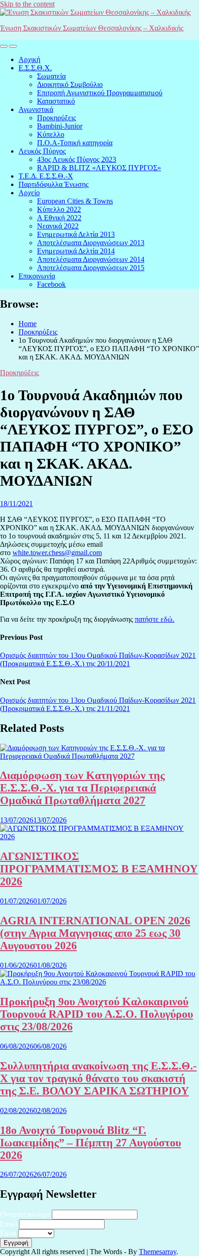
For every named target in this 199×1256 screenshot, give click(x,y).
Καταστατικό (56, 101)
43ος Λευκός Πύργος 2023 (76, 159)
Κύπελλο (50, 134)
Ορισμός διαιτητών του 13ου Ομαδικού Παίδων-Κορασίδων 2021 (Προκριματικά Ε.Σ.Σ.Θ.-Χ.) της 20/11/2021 (98, 659)
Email (8, 1224)
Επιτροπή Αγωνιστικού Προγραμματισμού (99, 93)
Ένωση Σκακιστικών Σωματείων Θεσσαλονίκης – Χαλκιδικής (91, 28)
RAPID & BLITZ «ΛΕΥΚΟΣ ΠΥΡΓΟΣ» (99, 168)
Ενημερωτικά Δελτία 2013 (76, 234)
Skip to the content (27, 4)
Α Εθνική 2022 (59, 218)
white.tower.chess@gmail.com (57, 553)
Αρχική (29, 59)
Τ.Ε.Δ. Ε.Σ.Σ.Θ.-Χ (46, 176)
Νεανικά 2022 (58, 226)
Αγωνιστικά (36, 109)
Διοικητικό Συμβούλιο (70, 84)
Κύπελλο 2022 (59, 209)
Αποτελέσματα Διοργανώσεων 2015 (90, 268)
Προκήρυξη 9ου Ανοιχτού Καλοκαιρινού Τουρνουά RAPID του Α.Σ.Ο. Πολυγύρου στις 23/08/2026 (96, 1014)
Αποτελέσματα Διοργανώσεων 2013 (90, 243)
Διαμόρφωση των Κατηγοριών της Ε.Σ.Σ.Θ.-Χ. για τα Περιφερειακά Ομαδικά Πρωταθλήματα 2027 (82, 787)
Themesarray (157, 1252)
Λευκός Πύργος (42, 151)
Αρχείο (29, 193)
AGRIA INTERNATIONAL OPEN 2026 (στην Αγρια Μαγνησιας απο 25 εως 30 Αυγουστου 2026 (95, 933)
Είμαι (8, 1233)
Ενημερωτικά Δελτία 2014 (76, 251)
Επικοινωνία (37, 276)
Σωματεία (51, 76)
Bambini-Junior (59, 126)
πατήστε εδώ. (154, 619)
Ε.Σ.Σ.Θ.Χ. (35, 68)
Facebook (51, 284)
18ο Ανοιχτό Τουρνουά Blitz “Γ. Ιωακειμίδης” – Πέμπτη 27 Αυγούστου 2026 (90, 1142)
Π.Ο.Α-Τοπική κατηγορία (74, 143)
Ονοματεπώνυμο (25, 1214)
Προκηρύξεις (56, 118)
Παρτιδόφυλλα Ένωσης (53, 184)
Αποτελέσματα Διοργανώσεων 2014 (90, 259)
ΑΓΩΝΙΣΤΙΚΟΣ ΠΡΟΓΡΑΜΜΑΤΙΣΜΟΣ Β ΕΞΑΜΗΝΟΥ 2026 (99, 868)
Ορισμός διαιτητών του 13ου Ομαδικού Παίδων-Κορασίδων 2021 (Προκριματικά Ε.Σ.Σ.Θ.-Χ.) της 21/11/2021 (98, 704)
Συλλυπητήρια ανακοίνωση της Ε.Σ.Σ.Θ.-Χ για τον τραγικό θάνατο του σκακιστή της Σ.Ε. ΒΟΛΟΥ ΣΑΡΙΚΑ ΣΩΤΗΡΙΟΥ (98, 1078)
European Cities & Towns (75, 201)
